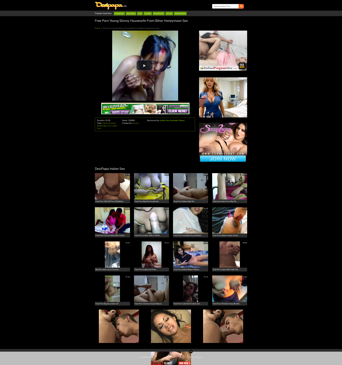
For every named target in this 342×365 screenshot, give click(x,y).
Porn (99, 128)
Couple (114, 126)
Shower (169, 13)
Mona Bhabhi (159, 13)
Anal (140, 13)
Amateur (112, 123)
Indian (105, 123)
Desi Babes (131, 13)
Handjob (148, 13)
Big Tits (107, 126)
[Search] (241, 6)
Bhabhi (100, 126)
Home (97, 28)
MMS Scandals (180, 13)
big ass (136, 123)
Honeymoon (119, 13)
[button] (145, 65)
